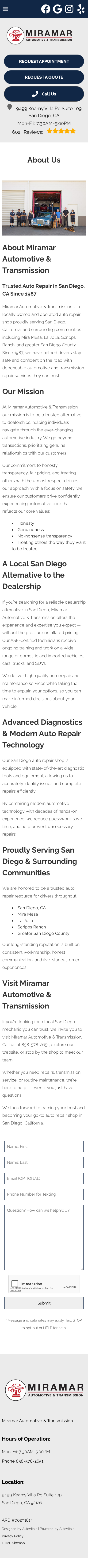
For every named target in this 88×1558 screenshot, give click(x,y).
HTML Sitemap (13, 1543)
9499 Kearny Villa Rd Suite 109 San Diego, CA (49, 112)
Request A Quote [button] (44, 77)
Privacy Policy (12, 1536)
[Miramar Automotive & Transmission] (39, 35)
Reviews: (28, 132)
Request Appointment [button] (44, 61)
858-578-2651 (29, 1461)
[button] (45, 9)
